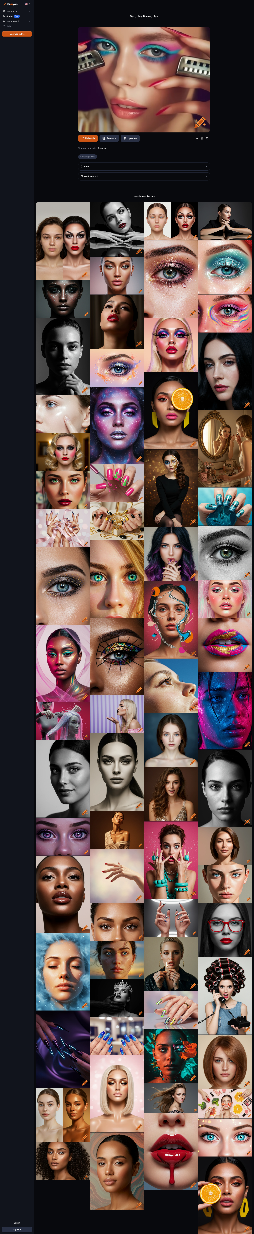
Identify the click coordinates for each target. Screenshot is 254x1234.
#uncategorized (87, 156)
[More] (196, 138)
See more (102, 148)
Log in (17, 1223)
